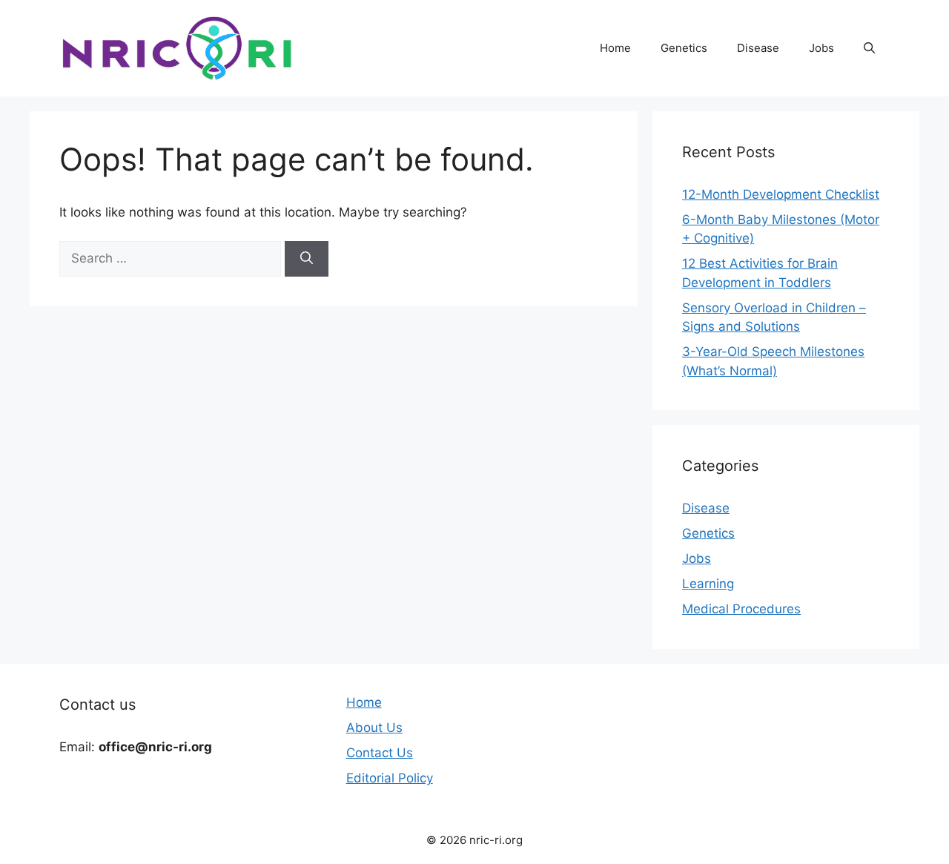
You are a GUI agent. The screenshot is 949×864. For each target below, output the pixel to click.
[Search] (306, 259)
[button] (869, 48)
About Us (374, 727)
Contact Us (379, 752)
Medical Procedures (741, 608)
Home (615, 48)
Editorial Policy (389, 778)
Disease (758, 48)
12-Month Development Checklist (780, 194)
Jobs (821, 48)
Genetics (684, 48)
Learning (708, 583)
